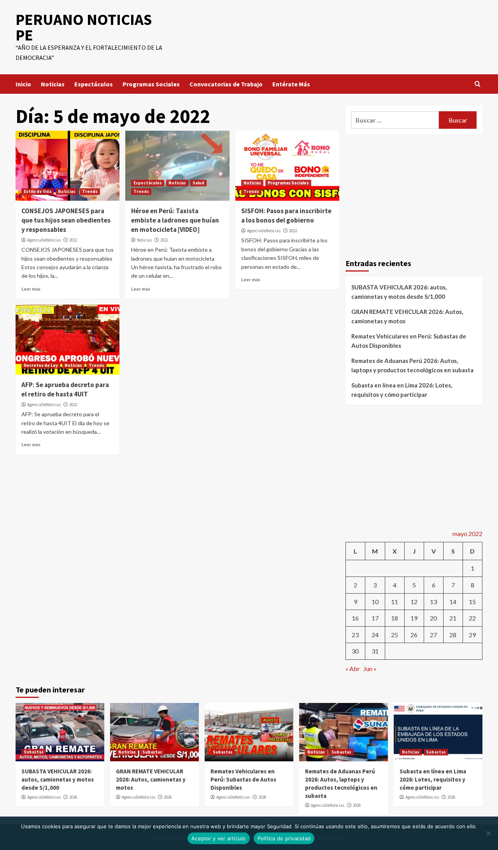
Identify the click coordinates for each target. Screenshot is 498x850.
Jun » (370, 668)
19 (413, 618)
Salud (198, 183)
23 (355, 634)
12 (413, 601)
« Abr (352, 668)
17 (375, 618)
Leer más (30, 289)
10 (375, 601)
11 (394, 601)
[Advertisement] (414, 194)
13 (433, 601)
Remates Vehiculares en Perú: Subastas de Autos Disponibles (408, 341)
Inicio (23, 84)
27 (433, 634)
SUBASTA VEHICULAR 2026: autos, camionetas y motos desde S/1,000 (399, 292)
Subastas (34, 752)
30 (355, 651)
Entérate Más (291, 84)
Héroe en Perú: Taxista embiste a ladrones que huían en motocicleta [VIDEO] (175, 220)
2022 (73, 240)
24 (375, 634)
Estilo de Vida (37, 191)
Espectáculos (93, 84)
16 (355, 618)
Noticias (53, 84)
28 (452, 634)
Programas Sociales (151, 84)
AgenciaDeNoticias (44, 240)
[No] (488, 833)
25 (394, 634)
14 (452, 601)
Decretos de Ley (41, 365)
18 (394, 618)
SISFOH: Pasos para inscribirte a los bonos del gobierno (286, 215)
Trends (90, 191)
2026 (73, 797)
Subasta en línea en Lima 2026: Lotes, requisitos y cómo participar (401, 390)
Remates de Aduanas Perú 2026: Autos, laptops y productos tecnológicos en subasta (412, 365)
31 (375, 651)
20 (433, 618)
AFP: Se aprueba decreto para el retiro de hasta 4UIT (65, 389)
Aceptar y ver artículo (218, 838)
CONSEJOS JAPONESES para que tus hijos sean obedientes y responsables (65, 220)
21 (452, 618)
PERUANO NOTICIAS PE (84, 27)
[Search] (477, 84)
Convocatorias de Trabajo (226, 84)
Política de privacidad (284, 838)
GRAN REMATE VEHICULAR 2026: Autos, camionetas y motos (407, 316)
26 (413, 634)
